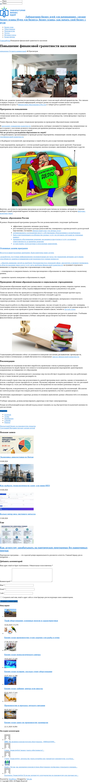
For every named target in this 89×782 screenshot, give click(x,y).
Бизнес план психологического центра (22, 654)
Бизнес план (8, 27)
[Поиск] (1, 1)
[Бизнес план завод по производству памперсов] (10, 718)
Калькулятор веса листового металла (18, 514)
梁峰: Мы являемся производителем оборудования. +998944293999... (29, 742)
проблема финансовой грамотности (49, 265)
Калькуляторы (9, 37)
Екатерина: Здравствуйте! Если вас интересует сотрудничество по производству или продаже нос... (41, 775)
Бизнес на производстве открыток (18, 426)
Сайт (2, 593)
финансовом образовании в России (32, 105)
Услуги (7, 33)
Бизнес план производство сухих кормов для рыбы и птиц (31, 637)
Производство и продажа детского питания (24, 705)
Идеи (8, 41)
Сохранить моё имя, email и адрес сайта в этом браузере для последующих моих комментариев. (38, 597)
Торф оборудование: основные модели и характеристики (31, 621)
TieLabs (29, 779)
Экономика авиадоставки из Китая (16, 457)
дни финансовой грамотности (12, 137)
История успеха (10, 35)
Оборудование (9, 29)
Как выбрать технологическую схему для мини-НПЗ (25, 485)
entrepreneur (4, 51)
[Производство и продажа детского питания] (10, 701)
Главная (3, 41)
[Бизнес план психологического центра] (10, 650)
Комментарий (6, 581)
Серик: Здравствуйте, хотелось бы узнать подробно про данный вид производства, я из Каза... (39, 759)
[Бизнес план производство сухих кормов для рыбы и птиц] (10, 633)
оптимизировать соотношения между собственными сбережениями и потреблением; (47, 233)
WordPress (12, 779)
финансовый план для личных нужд (47, 231)
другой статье (69, 309)
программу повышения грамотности (16, 126)
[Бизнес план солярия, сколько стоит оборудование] (10, 667)
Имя (2, 585)
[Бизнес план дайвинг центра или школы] (10, 684)
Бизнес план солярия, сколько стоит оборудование (28, 671)
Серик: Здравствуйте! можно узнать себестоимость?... (24, 750)
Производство (9, 31)
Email (2, 589)
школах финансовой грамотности (65, 357)
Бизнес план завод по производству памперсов (26, 722)
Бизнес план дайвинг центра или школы (23, 688)
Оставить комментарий (17, 51)
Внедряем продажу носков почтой (17, 428)
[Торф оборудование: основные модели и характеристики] (10, 616)
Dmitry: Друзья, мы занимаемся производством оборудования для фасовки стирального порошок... (40, 767)
